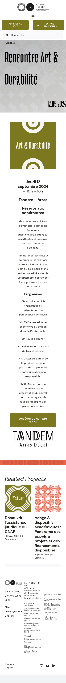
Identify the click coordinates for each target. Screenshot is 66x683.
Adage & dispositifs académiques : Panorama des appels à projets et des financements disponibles (48, 534)
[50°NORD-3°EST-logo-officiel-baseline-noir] (32, 4)
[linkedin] (53, 665)
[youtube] (47, 665)
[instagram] (41, 665)
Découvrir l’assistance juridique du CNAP (16, 524)
